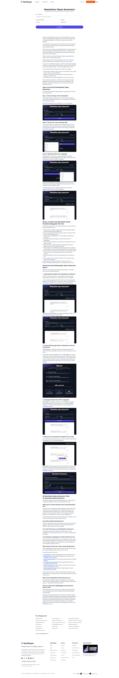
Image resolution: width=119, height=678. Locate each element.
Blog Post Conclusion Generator (75, 622)
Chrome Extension (65, 657)
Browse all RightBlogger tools (42, 633)
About (51, 645)
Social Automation (76, 652)
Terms (49, 673)
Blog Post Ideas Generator (73, 618)
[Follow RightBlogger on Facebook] (30, 658)
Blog (51, 647)
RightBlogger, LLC (28, 673)
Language (62, 19)
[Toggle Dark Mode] (97, 2)
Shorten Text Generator (73, 628)
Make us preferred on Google (29, 661)
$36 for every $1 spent (67, 61)
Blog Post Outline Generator (41, 620)
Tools (73, 657)
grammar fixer (49, 258)
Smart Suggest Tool (56, 618)
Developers (63, 660)
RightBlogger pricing (47, 603)
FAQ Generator (39, 624)
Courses (62, 655)
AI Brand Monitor (75, 647)
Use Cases (45, 2)
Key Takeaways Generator (57, 624)
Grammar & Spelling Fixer (73, 626)
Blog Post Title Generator (57, 620)
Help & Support (53, 660)
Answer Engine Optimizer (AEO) (58, 622)
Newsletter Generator (57, 532)
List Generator (39, 626)
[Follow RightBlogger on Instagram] (26, 658)
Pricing (52, 2)
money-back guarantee (26, 655)
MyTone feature (61, 356)
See (75, 602)
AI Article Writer (39, 618)
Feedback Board (53, 655)
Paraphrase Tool (39, 628)
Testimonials (52, 652)
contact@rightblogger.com (26, 666)
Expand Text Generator (40, 630)
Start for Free (90, 2)
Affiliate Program (53, 650)
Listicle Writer (55, 626)
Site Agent (74, 645)
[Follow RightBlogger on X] (24, 658)
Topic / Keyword (39, 14)
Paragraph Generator (40, 622)
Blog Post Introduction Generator (75, 620)
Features (37, 2)
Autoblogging (75, 650)
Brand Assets (53, 657)
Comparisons (64, 652)
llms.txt (52, 673)
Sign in (82, 2)
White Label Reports (76, 655)
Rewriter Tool (55, 628)
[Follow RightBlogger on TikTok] (33, 658)
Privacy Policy (44, 673)
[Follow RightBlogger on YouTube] (22, 658)
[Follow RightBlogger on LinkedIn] (28, 658)
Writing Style (40, 19)
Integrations (63, 650)
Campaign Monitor (71, 523)
